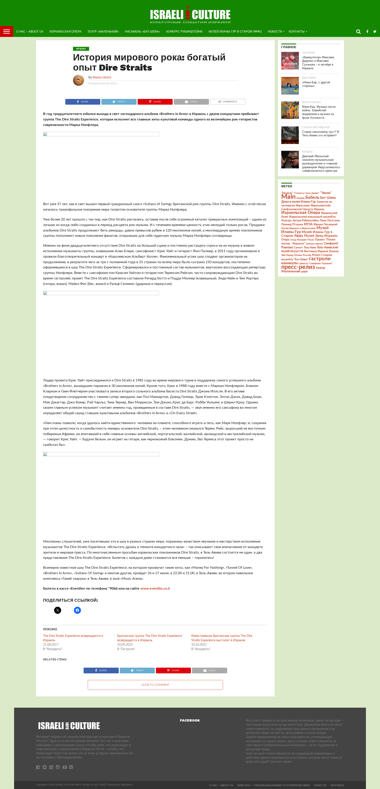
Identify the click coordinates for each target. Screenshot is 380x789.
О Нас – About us (29, 31)
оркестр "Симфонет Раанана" (315, 263)
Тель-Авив (310, 247)
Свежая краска (314, 243)
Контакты (297, 31)
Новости (275, 31)
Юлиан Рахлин (302, 255)
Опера (285, 240)
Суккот (298, 247)
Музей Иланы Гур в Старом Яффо (235, 31)
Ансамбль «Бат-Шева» (142, 31)
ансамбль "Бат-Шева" (294, 259)
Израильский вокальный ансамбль (312, 216)
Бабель (312, 197)
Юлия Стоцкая (322, 255)
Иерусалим (303, 205)
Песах (310, 240)
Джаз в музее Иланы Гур (298, 201)
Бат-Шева (328, 197)
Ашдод (300, 198)
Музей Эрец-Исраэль (320, 235)
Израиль (319, 209)
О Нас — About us (221, 785)
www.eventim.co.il (155, 588)
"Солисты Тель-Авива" (306, 193)
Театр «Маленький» (103, 31)
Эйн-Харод (287, 255)
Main (288, 196)
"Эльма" (326, 193)
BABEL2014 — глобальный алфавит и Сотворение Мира (274, 785)
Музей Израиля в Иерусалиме (298, 228)
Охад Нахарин (298, 240)
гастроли (320, 258)
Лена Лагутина (330, 220)
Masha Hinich (102, 77)
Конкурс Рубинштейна (184, 31)
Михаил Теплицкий (325, 224)
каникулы (289, 263)
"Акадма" (287, 193)
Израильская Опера (65, 31)
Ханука (334, 251)
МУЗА (308, 224)
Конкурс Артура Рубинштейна (300, 220)
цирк (304, 271)
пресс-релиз (298, 267)
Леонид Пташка (292, 224)
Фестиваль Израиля (316, 251)
